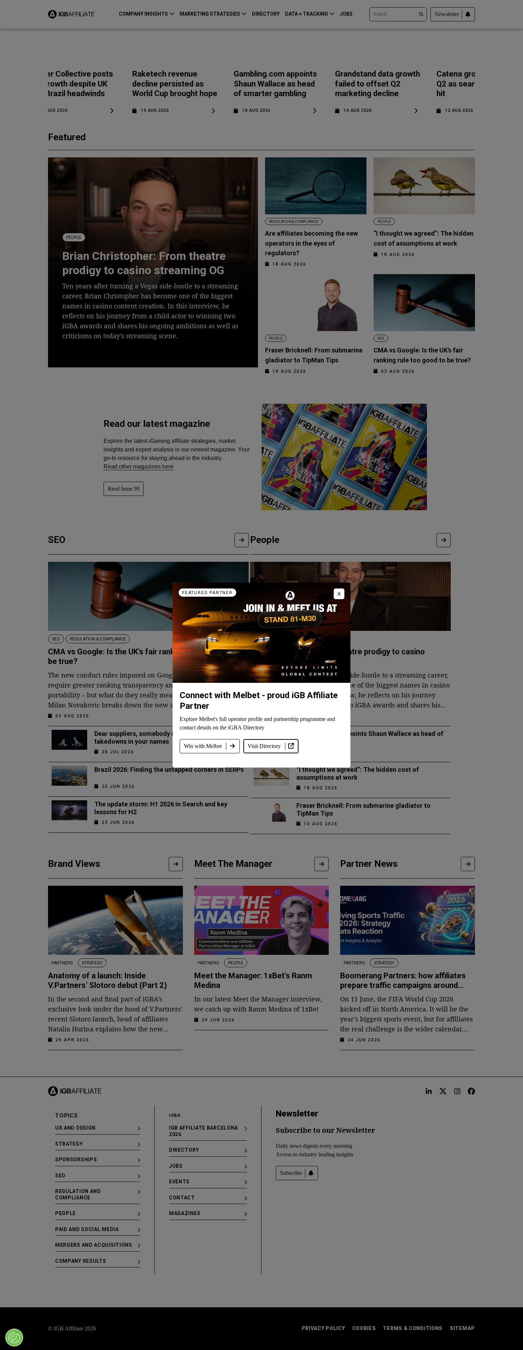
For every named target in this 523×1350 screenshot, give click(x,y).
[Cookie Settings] (14, 1337)
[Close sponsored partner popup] (339, 594)
